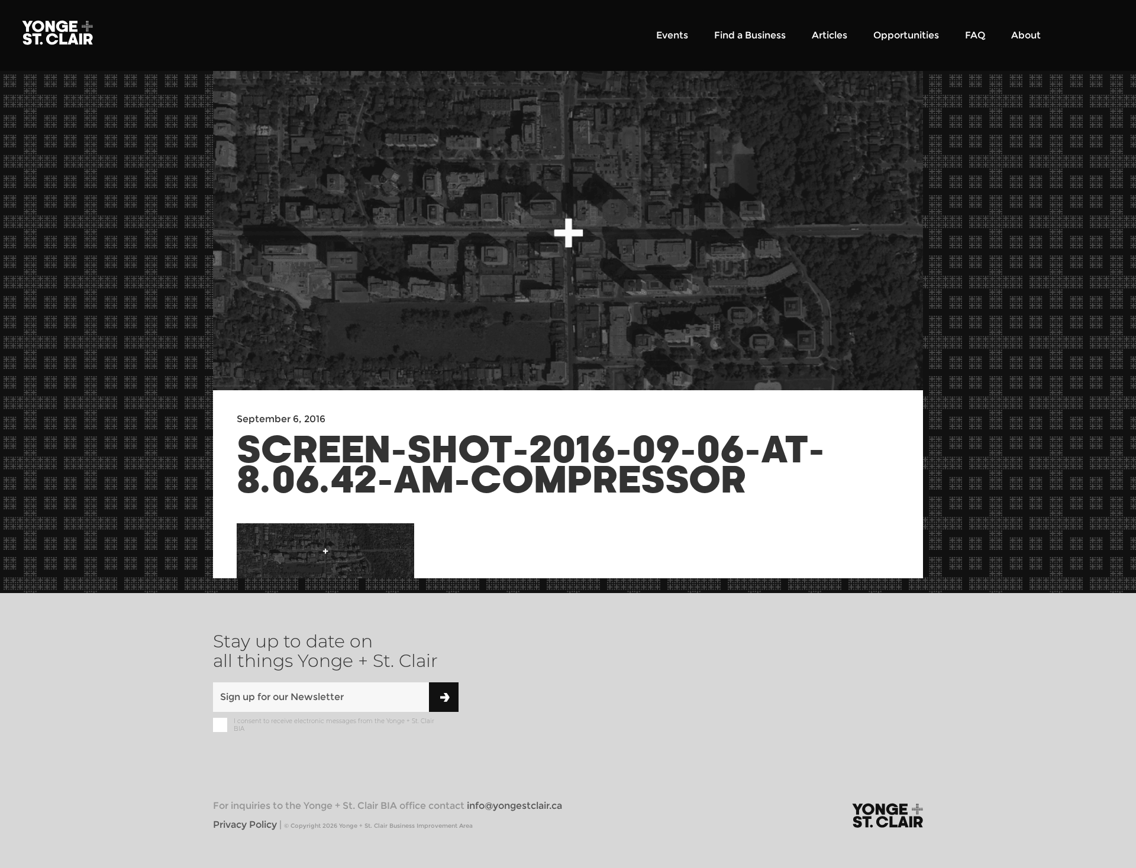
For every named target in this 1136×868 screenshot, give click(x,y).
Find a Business (750, 35)
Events (672, 35)
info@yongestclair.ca (514, 805)
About (1026, 35)
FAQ (975, 35)
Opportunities (906, 35)
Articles (829, 35)
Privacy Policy (245, 824)
